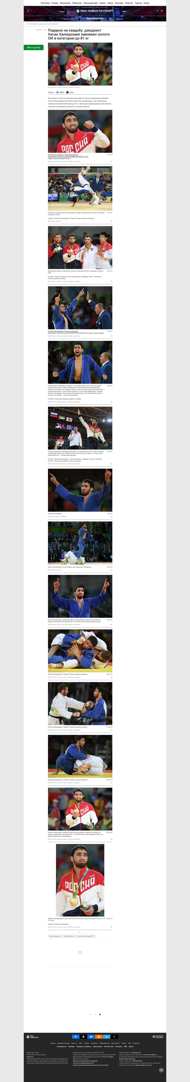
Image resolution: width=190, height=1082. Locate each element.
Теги (129, 1043)
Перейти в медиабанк (74, 87)
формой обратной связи (127, 1059)
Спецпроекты (61, 1046)
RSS (125, 1046)
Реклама (71, 1046)
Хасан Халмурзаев (55, 936)
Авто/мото (94, 1043)
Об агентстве (108, 1046)
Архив (131, 1046)
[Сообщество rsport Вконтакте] (91, 1037)
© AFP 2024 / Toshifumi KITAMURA (57, 516)
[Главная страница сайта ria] (88, 11)
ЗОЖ (80, 1043)
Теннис (123, 1043)
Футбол (52, 1043)
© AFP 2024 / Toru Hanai (54, 570)
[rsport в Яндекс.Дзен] (83, 1037)
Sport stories (115, 1043)
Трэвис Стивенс (69, 936)
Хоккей (86, 1043)
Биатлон (74, 1043)
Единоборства (104, 1043)
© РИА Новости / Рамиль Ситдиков (57, 87)
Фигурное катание (63, 1043)
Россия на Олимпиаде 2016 (85, 936)
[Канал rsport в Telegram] (106, 1037)
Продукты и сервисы (83, 1046)
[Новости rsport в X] (114, 1037)
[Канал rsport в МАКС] (75, 1037)
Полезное (136, 1043)
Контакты (118, 1046)
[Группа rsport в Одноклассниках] (99, 1037)
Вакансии (30, 1057)
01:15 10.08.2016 (32, 24)
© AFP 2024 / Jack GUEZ (54, 221)
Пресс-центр (97, 1046)
